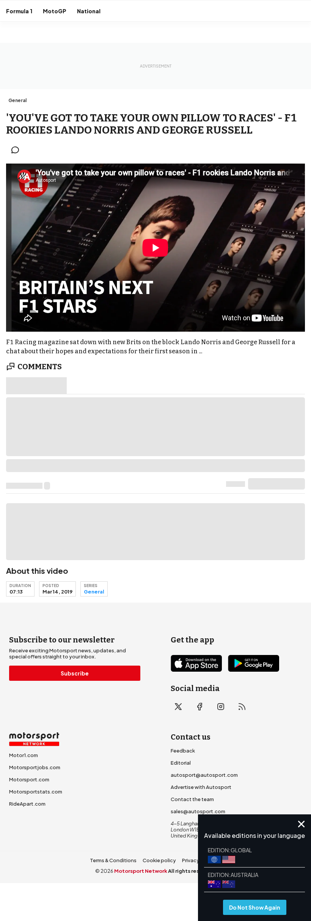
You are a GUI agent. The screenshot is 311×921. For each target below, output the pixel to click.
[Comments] (17, 149)
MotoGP (54, 11)
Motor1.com (23, 755)
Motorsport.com (29, 779)
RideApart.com (27, 804)
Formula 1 (19, 11)
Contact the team (192, 799)
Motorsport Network (140, 871)
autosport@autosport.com (204, 775)
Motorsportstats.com (35, 792)
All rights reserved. (192, 871)
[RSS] (242, 706)
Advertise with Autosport (201, 787)
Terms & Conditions (113, 860)
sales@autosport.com (198, 811)
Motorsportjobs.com (34, 767)
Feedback (183, 751)
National (89, 11)
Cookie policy (159, 860)
